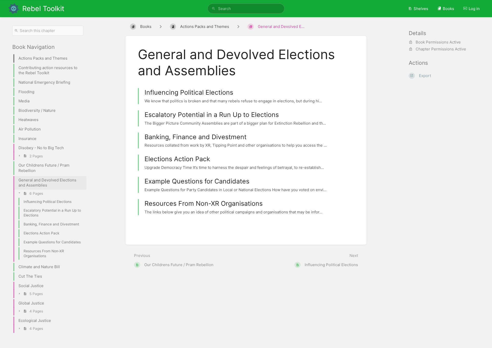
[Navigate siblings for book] (161, 26)
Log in (474, 8)
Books (448, 8)
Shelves (421, 8)
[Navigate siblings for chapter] (238, 26)
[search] (246, 9)
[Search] (214, 8)
